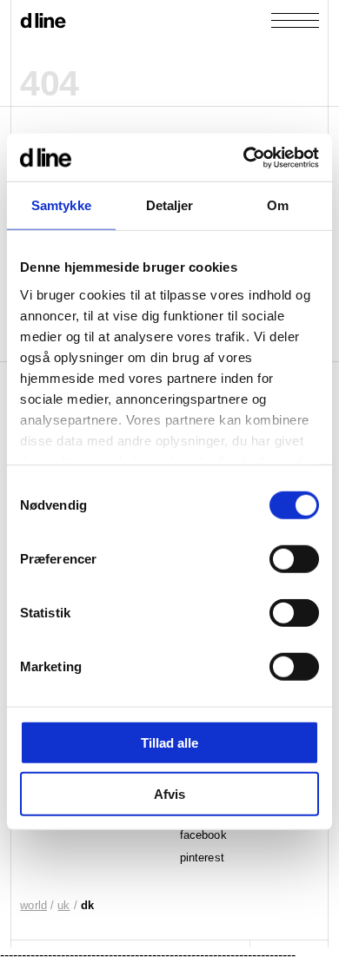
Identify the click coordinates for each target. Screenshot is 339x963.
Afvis (169, 794)
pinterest (202, 857)
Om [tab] (278, 205)
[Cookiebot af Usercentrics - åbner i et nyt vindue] (244, 157)
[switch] (294, 559)
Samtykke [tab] (61, 205)
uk (63, 905)
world (33, 905)
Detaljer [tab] (170, 205)
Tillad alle (169, 742)
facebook (203, 834)
